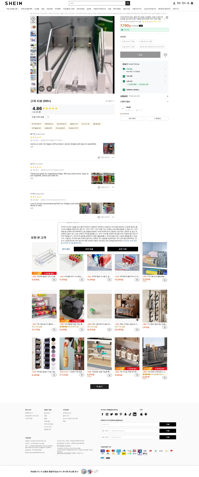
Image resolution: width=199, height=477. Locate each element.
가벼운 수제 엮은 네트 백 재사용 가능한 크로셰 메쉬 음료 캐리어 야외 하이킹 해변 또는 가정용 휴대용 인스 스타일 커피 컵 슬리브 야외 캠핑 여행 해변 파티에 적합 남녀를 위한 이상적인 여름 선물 (72, 372)
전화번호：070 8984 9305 (33, 450)
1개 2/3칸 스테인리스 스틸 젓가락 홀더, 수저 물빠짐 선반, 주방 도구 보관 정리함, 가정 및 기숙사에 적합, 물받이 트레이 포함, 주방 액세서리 (155, 372)
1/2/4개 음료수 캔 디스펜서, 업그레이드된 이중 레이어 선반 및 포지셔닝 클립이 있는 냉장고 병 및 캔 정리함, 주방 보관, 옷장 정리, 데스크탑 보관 (44, 276)
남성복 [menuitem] (89, 9)
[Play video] (75, 55)
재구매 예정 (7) (36, 124)
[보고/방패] (113, 157)
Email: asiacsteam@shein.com (34, 452)
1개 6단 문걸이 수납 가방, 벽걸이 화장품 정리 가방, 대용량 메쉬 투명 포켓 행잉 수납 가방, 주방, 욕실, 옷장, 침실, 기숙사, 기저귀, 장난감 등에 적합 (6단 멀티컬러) (44, 372)
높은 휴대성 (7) (61, 124)
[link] (179, 3)
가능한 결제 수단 (106, 447)
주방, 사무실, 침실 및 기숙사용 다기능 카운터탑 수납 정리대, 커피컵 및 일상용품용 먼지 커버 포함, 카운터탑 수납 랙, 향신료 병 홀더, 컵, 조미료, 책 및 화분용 (127, 324)
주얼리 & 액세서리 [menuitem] (100, 9)
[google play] (145, 415)
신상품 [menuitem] (37, 9)
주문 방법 (47, 421)
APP (141, 410)
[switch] (47, 117)
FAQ (64, 421)
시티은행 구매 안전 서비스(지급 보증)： (69, 448)
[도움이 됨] (99, 157)
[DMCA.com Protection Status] (108, 458)
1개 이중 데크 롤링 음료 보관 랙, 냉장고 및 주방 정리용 (155, 276)
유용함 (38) (48, 128)
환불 (45, 418)
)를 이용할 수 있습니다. (76, 453)
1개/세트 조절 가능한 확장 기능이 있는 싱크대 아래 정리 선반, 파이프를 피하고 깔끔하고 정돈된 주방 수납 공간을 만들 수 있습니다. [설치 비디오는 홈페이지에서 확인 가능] (100, 372)
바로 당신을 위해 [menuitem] (26, 9)
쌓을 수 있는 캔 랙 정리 (67, 13)
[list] (119, 414)
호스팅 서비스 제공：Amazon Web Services (70, 441)
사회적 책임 (28, 418)
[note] (44, 273)
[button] (188, 3)
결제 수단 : (66, 416)
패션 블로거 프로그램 (31, 416)
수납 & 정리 (43, 13)
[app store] (141, 415)
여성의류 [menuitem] (50, 9)
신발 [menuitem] (109, 9)
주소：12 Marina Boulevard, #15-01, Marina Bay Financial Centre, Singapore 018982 (39, 446)
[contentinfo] (138, 452)
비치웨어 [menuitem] (58, 9)
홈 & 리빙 (36, 13)
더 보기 (99, 386)
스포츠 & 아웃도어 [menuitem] (150, 9)
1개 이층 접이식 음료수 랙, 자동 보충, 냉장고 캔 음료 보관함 (44, 324)
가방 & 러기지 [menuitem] (137, 9)
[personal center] (174, 3)
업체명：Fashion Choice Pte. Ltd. (35, 441)
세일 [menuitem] (42, 9)
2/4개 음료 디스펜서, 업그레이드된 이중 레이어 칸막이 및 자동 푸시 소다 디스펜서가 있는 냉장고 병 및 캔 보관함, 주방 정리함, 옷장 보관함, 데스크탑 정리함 (100, 276)
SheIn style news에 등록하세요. (112, 420)
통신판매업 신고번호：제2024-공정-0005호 (70, 443)
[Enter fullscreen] (112, 92)
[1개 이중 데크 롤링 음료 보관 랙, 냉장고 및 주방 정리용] (154, 258)
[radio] (128, 41)
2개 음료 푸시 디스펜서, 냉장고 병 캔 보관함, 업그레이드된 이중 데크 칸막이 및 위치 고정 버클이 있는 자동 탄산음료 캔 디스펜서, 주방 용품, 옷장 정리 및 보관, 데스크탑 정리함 (72, 276)
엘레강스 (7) (74, 124)
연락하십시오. (67, 413)
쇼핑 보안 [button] (129, 81)
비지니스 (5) (85, 124)
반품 (45, 416)
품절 (140, 55)
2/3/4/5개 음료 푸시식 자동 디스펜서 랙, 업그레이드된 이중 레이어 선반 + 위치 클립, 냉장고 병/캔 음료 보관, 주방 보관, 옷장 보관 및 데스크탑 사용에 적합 (127, 276)
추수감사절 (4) (60, 128)
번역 (31, 147)
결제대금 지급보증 (63, 453)
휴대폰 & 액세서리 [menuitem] (164, 9)
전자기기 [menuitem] (176, 9)
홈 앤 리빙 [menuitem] (126, 9)
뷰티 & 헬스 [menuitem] (117, 9)
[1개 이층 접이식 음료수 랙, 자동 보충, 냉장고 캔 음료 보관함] (44, 306)
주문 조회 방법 (48, 424)
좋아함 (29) (96, 124)
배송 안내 (47, 413)
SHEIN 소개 (29, 413)
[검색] (127, 3)
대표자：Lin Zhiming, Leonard (34, 443)
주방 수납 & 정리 (54, 13)
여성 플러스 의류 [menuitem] (68, 9)
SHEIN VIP (47, 429)
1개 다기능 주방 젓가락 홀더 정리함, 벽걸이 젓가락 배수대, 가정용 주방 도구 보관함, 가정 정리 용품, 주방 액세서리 (127, 372)
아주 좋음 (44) (36, 128)
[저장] (165, 55)
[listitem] (44, 264)
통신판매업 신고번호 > (64, 446)
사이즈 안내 (47, 427)
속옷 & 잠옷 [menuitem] (80, 9)
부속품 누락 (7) (73, 128)
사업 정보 (28, 438)
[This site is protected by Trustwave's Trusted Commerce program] (102, 458)
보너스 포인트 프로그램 (70, 418)
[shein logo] (13, 3)
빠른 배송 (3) (49, 124)
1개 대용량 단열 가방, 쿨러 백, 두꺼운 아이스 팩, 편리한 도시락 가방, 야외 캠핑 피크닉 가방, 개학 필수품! (72, 324)
